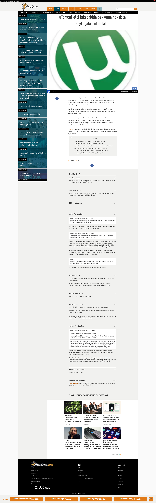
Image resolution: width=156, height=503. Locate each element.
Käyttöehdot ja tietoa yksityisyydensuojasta (42, 478)
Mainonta (33, 473)
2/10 (115, 190)
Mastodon (120, 470)
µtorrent (107, 358)
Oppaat (71, 9)
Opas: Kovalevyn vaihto (121, 13)
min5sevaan (72, 369)
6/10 (115, 293)
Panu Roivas (53, 92)
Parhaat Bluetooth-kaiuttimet (91, 13)
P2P (78, 161)
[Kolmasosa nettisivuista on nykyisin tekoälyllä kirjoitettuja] (32, 153)
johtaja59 (71, 293)
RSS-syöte (120, 478)
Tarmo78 (71, 304)
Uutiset (57, 9)
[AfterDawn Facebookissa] (114, 9)
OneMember (72, 380)
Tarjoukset (78, 9)
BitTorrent (71, 98)
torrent (76, 385)
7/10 (115, 304)
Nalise (70, 190)
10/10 (114, 380)
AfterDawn (2, 1)
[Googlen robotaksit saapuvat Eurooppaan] (32, 105)
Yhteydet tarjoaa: (35, 484)
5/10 (115, 275)
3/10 (115, 203)
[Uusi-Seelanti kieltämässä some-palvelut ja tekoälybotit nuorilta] (32, 71)
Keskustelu (93, 9)
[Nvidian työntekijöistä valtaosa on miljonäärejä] (32, 18)
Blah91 (70, 203)
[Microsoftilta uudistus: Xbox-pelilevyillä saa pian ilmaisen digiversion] (32, 61)
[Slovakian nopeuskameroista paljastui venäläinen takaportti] (32, 163)
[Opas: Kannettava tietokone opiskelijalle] (32, 113)
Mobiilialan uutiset (82, 475)
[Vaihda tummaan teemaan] (99, 9)
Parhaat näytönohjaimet (75, 13)
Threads (120, 475)
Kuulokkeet (35, 13)
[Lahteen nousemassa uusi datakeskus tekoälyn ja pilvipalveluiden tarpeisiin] (32, 143)
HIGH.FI (17, 1)
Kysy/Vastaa (121, 487)
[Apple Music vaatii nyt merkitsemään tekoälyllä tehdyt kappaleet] (32, 174)
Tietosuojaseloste (35, 481)
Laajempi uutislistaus (23, 179)
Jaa (135, 88)
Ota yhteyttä (34, 475)
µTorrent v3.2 (73, 383)
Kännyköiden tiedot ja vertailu (85, 478)
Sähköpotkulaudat (60, 13)
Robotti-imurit (24, 13)
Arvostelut (64, 9)
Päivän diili (80, 473)
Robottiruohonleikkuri (47, 13)
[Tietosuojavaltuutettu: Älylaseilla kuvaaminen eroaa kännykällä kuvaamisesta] (32, 28)
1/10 (115, 178)
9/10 (115, 369)
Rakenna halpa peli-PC (107, 13)
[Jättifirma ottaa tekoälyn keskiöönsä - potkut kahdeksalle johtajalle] (32, 123)
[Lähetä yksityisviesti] (58, 91)
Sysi (70, 275)
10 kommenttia (133, 91)
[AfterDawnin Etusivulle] (29, 7)
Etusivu (50, 9)
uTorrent (72, 161)
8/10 (115, 326)
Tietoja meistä (34, 470)
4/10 (115, 214)
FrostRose (71, 326)
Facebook (120, 473)
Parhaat (86, 9)
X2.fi (15, 1)
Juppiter (71, 214)
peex (70, 178)
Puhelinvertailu (9, 1)
